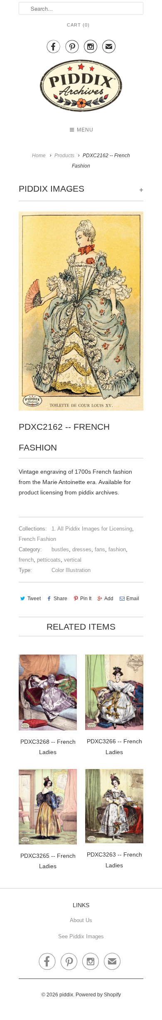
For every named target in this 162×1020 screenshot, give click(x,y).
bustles (60, 549)
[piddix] (81, 87)
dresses (81, 549)
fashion (117, 549)
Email (132, 598)
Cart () (78, 24)
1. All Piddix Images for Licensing (92, 529)
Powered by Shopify (98, 995)
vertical (72, 560)
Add (108, 598)
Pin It (85, 598)
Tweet (34, 598)
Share (60, 598)
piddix (66, 995)
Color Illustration (71, 570)
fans (100, 549)
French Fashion (37, 539)
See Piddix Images (81, 936)
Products (64, 155)
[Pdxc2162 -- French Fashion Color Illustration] (81, 311)
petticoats (49, 560)
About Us (81, 920)
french (26, 560)
